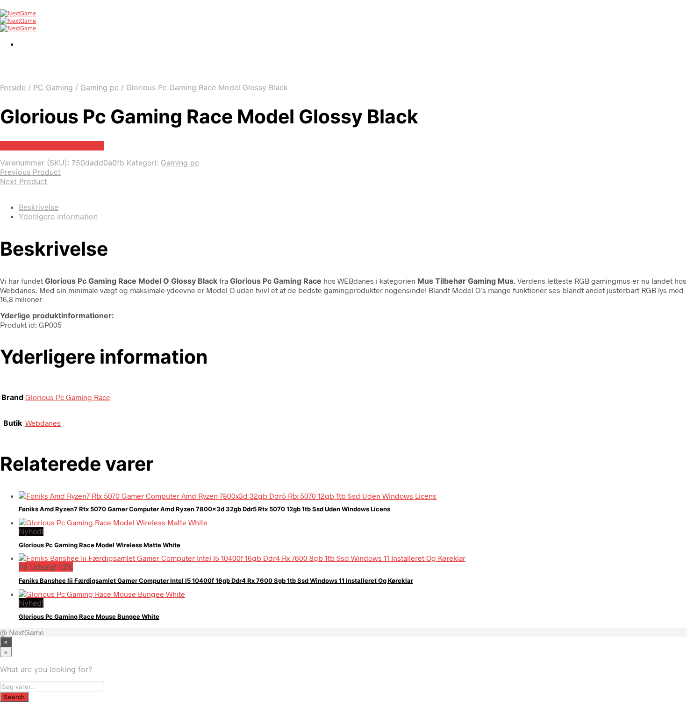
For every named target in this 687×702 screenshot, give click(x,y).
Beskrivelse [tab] (38, 207)
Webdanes (43, 422)
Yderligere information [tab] (58, 216)
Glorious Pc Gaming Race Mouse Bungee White (89, 616)
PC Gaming (53, 87)
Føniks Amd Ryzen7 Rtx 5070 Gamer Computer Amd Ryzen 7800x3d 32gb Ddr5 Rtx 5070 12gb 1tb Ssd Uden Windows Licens (204, 509)
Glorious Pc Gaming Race (67, 397)
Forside (13, 87)
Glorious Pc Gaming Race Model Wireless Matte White (99, 545)
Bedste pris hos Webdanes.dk (52, 145)
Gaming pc (99, 87)
